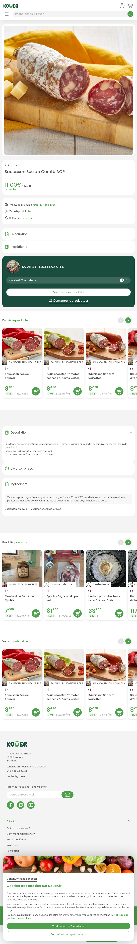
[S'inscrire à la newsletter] (67, 794)
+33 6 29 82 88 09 (17, 771)
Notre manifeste (16, 839)
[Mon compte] (122, 5)
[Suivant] (128, 320)
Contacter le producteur (70, 300)
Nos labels (12, 845)
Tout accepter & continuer (68, 926)
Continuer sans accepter (22, 878)
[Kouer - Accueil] (10, 6)
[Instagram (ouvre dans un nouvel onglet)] (20, 805)
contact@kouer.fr (17, 776)
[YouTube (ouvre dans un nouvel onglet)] (31, 805)
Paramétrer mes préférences (68, 934)
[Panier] (130, 5)
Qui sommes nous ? (18, 828)
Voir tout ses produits (68, 292)
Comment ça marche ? (21, 834)
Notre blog (13, 851)
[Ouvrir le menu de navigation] (6, 14)
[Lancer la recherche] (130, 14)
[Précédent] (121, 320)
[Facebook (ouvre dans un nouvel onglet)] (10, 805)
